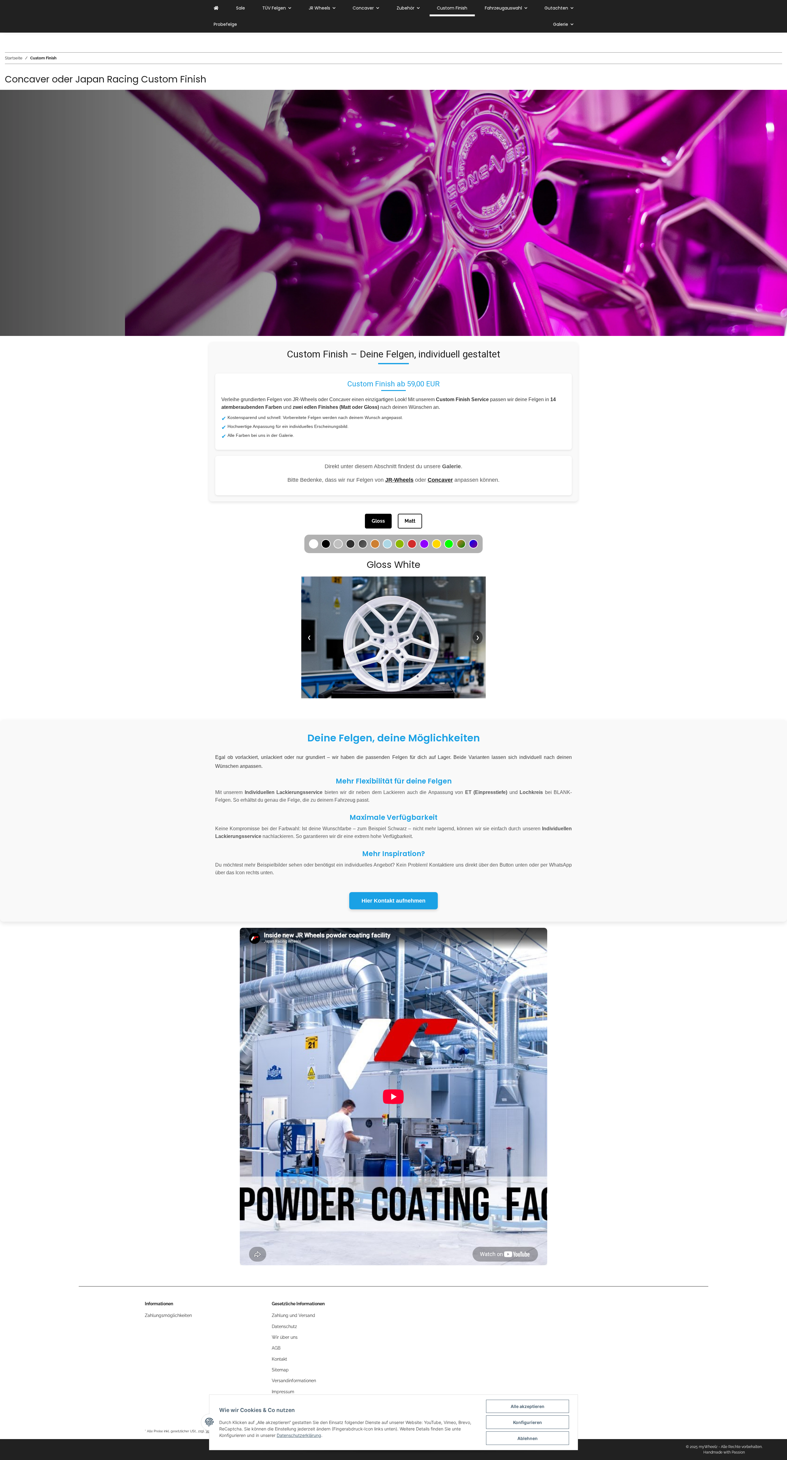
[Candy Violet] (424, 543)
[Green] (448, 543)
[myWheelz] (216, 8)
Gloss (378, 521)
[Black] (325, 543)
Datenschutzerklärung (299, 1435)
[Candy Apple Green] (399, 543)
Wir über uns (285, 1337)
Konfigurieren (527, 1422)
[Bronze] (375, 543)
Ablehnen (527, 1438)
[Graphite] (362, 543)
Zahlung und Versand (293, 1315)
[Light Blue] (387, 543)
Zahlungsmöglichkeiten (168, 1315)
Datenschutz (284, 1326)
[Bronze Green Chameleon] (461, 543)
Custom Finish (452, 8)
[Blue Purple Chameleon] (473, 543)
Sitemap (280, 1369)
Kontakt (279, 1359)
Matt (410, 521)
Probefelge (225, 24)
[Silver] (338, 543)
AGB (276, 1348)
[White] (313, 543)
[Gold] (436, 543)
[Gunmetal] (350, 543)
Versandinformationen (294, 1380)
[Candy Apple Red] (412, 543)
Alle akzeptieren (527, 1406)
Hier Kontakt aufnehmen (393, 901)
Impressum (283, 1391)
